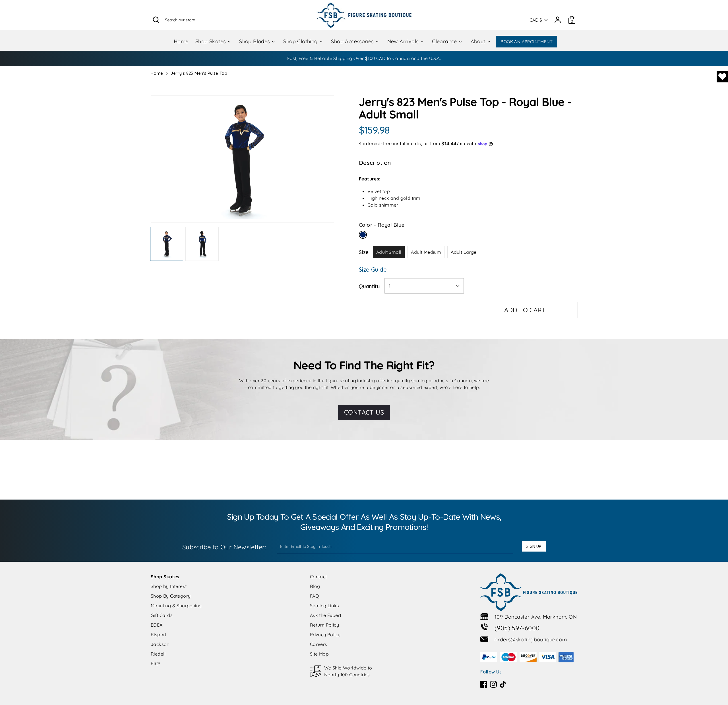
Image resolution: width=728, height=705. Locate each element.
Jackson (160, 644)
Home (181, 41)
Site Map (319, 654)
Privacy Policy (325, 634)
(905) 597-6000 (517, 628)
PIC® (156, 663)
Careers (318, 644)
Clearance (445, 41)
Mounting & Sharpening (176, 605)
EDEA (157, 625)
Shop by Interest (169, 586)
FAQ (314, 596)
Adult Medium (426, 252)
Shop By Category (171, 596)
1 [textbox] (389, 286)
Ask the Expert (326, 615)
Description (375, 162)
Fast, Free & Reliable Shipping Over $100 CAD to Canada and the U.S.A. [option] (364, 58)
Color (381, 225)
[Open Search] (156, 19)
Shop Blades (255, 41)
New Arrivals (403, 41)
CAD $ (536, 20)
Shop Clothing (301, 41)
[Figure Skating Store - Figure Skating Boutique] (364, 15)
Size (364, 252)
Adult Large (463, 252)
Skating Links (324, 605)
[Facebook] (483, 684)
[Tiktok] (503, 684)
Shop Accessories (353, 41)
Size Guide (372, 269)
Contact (318, 576)
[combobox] (424, 286)
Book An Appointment (526, 41)
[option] (242, 161)
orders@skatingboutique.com (531, 639)
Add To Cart (525, 310)
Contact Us (364, 412)
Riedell (158, 654)
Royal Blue (363, 235)
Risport (159, 634)
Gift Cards (162, 615)
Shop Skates (211, 41)
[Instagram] (493, 684)
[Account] (557, 18)
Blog (315, 586)
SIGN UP (533, 546)
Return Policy (324, 625)
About (479, 41)
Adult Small (388, 252)
